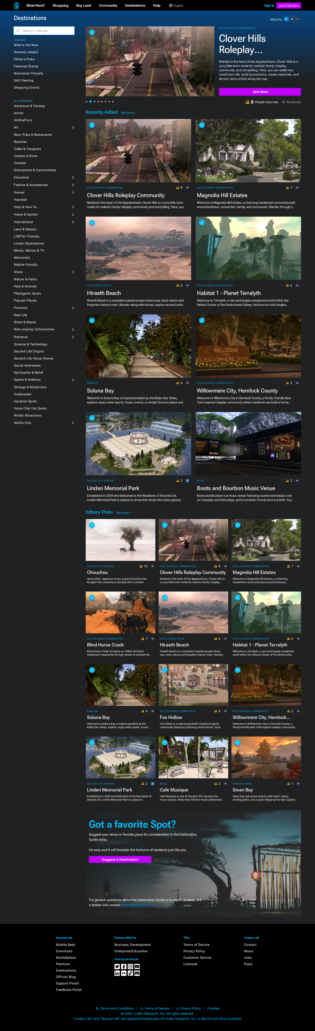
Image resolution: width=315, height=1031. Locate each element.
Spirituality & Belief (28, 372)
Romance (21, 337)
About (249, 951)
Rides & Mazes (25, 322)
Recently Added (26, 52)
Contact (250, 945)
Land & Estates (25, 229)
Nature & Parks (25, 279)
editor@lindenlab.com (138, 905)
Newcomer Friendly (29, 73)
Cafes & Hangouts (27, 149)
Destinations (66, 970)
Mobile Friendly (26, 265)
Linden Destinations (29, 243)
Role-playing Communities (34, 329)
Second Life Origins (29, 351)
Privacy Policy (194, 951)
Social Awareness (27, 365)
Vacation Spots (25, 401)
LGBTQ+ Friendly (27, 236)
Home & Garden (26, 214)
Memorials (22, 258)
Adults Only (23, 423)
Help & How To (25, 207)
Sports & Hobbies (27, 380)
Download (64, 951)
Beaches (20, 142)
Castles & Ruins (26, 156)
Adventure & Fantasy (29, 106)
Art (16, 127)
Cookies (213, 1008)
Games (19, 192)
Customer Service (197, 958)
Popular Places (25, 300)
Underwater (23, 394)
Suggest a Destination (120, 859)
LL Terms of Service (154, 1008)
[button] (35, 5)
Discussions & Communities (35, 170)
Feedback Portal (69, 990)
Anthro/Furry (23, 120)
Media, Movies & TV (29, 250)
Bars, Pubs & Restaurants (33, 135)
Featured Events (26, 66)
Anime (19, 113)
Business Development (132, 945)
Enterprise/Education (131, 951)
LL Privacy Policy (188, 1008)
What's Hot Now (26, 45)
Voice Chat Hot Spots (30, 408)
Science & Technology (30, 344)
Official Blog (66, 977)
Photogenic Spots (27, 293)
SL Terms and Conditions (115, 1008)
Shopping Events (26, 87)
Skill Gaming (23, 80)
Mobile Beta (65, 945)
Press (248, 964)
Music (18, 272)
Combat (20, 163)
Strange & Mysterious (30, 387)
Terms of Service (196, 945)
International (23, 222)
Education (21, 177)
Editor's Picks (24, 59)
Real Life (20, 315)
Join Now (260, 92)
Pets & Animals (25, 286)
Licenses (190, 964)
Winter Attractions (27, 415)
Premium (21, 308)
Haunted (20, 200)
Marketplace (66, 958)
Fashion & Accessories (31, 185)
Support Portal (67, 983)
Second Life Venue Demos (34, 358)
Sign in (269, 5)
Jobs (248, 958)
